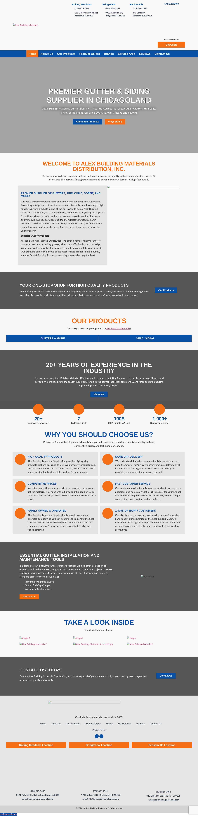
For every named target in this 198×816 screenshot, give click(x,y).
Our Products (66, 53)
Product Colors (89, 53)
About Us (46, 53)
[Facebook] (97, 736)
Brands (109, 53)
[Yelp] (101, 736)
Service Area (126, 53)
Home (32, 53)
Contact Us (162, 53)
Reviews (145, 53)
